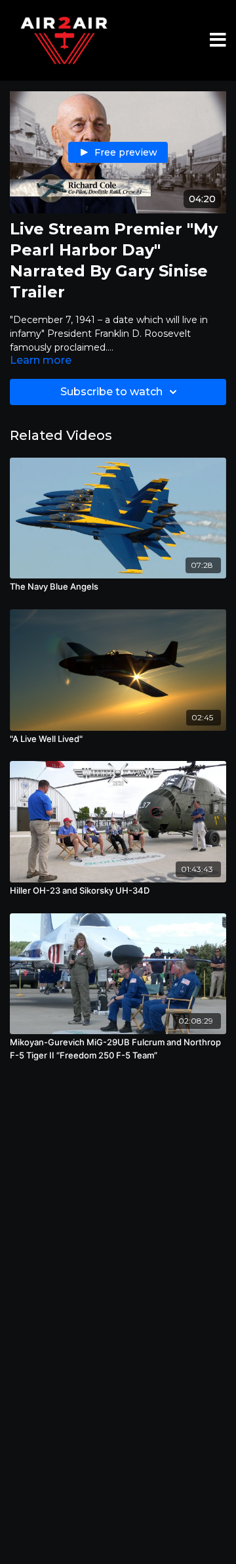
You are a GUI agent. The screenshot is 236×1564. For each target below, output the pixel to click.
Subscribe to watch (111, 391)
